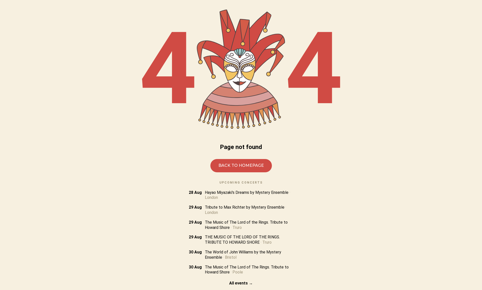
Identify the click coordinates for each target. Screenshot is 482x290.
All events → (241, 283)
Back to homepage (241, 165)
